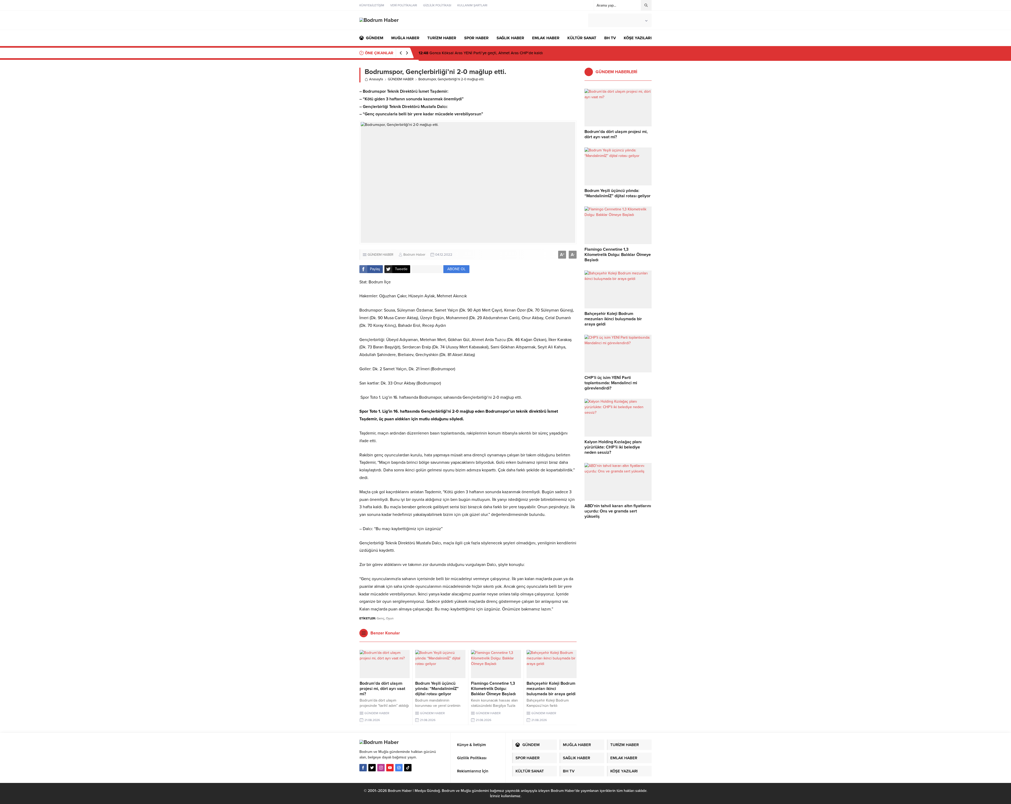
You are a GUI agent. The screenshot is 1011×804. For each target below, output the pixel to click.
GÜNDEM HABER (401, 79)
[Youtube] (390, 767)
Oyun (390, 618)
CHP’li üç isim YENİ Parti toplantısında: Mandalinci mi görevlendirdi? (610, 383)
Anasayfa (376, 79)
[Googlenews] (399, 767)
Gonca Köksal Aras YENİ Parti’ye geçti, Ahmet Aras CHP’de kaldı (481, 53)
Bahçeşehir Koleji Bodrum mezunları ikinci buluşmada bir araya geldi (551, 689)
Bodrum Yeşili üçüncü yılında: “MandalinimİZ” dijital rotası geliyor (437, 689)
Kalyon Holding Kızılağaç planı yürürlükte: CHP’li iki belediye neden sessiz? (613, 447)
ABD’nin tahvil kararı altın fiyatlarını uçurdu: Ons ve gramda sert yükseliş (617, 511)
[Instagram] (381, 767)
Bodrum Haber (414, 255)
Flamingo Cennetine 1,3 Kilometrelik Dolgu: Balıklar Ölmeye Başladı (493, 689)
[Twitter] (372, 767)
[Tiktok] (408, 767)
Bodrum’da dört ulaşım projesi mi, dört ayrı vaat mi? (382, 689)
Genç (380, 618)
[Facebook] (363, 767)
